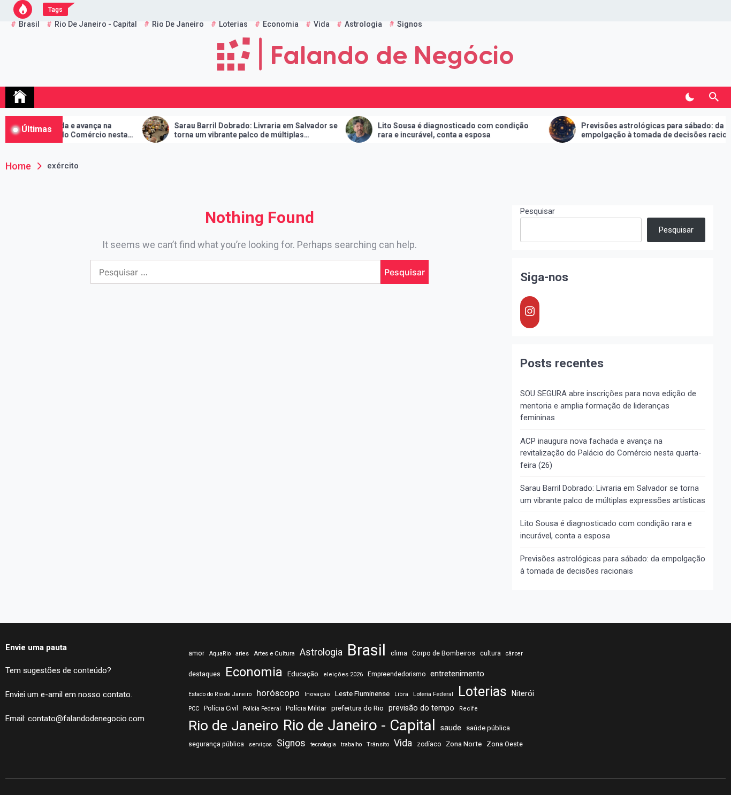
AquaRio (220, 653)
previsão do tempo (421, 708)
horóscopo (278, 693)
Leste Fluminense (362, 693)
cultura (490, 653)
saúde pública (488, 728)
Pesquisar (537, 211)
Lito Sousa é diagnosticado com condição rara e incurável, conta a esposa (433, 130)
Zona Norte (464, 743)
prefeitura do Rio (357, 708)
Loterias (482, 691)
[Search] (714, 97)
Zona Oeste (504, 744)
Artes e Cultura (274, 653)
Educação (302, 674)
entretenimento (457, 673)
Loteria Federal (433, 694)
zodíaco (429, 744)
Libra (401, 694)
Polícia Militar (306, 708)
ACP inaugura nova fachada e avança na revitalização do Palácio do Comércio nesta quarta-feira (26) (611, 453)
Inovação (317, 694)
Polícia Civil (221, 708)
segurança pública (216, 744)
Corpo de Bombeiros (443, 653)
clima (399, 653)
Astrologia (321, 652)
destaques (204, 674)
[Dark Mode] (689, 97)
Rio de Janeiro (233, 725)
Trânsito (378, 744)
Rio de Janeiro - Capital (359, 725)
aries (242, 653)
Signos (291, 743)
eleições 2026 (343, 674)
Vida (403, 743)
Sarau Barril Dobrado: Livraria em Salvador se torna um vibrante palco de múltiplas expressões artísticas (236, 130)
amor (196, 653)
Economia (254, 672)
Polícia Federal (262, 708)
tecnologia (323, 744)
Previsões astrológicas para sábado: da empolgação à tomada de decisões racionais (641, 130)
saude (450, 727)
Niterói (523, 693)
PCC (193, 708)
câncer (514, 653)
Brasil (366, 650)
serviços (260, 744)
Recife (468, 708)
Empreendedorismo (396, 674)
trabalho (351, 744)
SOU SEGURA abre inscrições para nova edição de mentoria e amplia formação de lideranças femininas (608, 405)
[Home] (19, 97)
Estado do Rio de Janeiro (220, 694)
